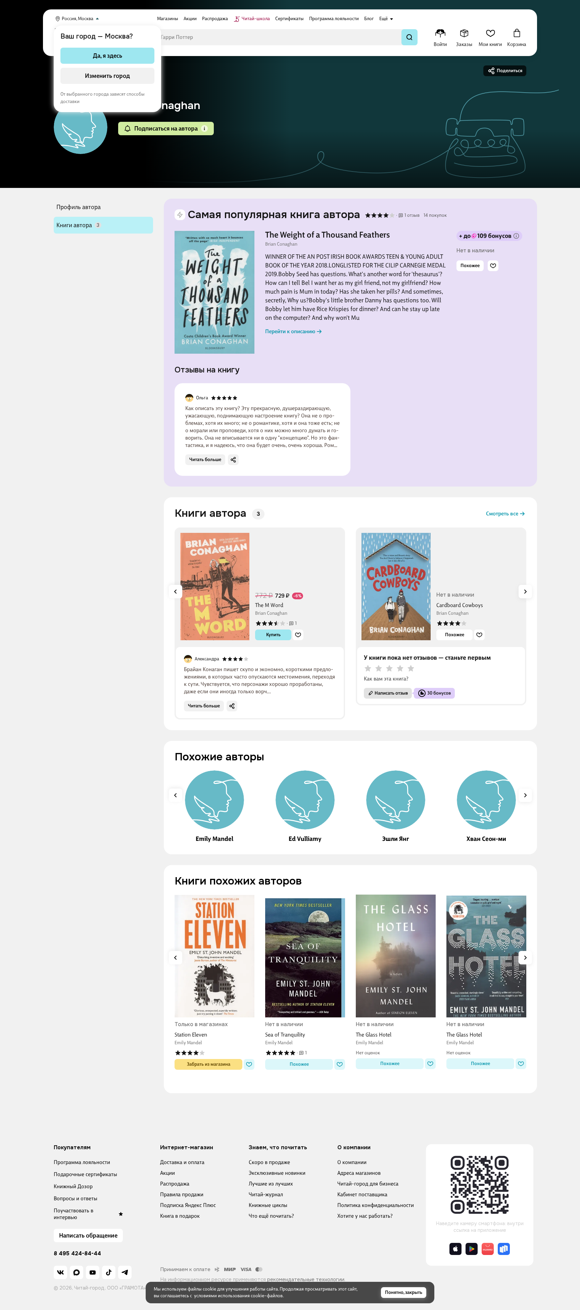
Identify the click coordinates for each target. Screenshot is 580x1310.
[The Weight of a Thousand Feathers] (214, 292)
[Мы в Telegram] (125, 1272)
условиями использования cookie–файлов (238, 1296)
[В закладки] (493, 265)
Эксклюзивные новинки (277, 1173)
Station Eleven (191, 1034)
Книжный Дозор (73, 1186)
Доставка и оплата (182, 1162)
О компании (352, 1162)
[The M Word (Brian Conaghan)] (215, 586)
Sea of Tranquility (285, 1034)
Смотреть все (502, 513)
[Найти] (409, 37)
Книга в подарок (180, 1216)
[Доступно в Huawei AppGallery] (488, 1249)
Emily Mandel (214, 839)
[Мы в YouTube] (92, 1272)
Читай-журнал (266, 1194)
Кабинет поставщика (362, 1194)
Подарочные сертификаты (85, 1174)
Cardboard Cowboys (459, 605)
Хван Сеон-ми (486, 839)
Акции (167, 1173)
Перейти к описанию (290, 331)
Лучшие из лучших (271, 1183)
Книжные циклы (268, 1205)
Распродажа (174, 1183)
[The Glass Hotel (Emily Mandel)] (396, 956)
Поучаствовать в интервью (73, 1213)
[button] (204, 128)
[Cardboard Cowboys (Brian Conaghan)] (396, 586)
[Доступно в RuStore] (504, 1249)
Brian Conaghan (281, 244)
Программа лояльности (82, 1162)
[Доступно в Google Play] (472, 1249)
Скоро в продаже (269, 1162)
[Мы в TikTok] (108, 1272)
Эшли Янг (395, 839)
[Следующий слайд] (525, 591)
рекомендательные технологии (305, 1279)
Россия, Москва (77, 18)
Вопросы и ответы (75, 1198)
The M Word (269, 605)
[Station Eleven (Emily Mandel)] (214, 956)
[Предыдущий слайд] (175, 591)
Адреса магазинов (359, 1173)
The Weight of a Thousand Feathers (327, 235)
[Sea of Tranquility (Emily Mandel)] (305, 956)
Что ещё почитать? (271, 1216)
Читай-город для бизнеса (367, 1183)
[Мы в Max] (76, 1272)
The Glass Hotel (373, 1034)
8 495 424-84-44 (77, 1253)
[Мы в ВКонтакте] (60, 1272)
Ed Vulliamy (305, 839)
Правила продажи (181, 1194)
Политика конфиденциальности (375, 1205)
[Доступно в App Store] (455, 1249)
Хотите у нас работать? (365, 1216)
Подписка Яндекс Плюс (188, 1205)
